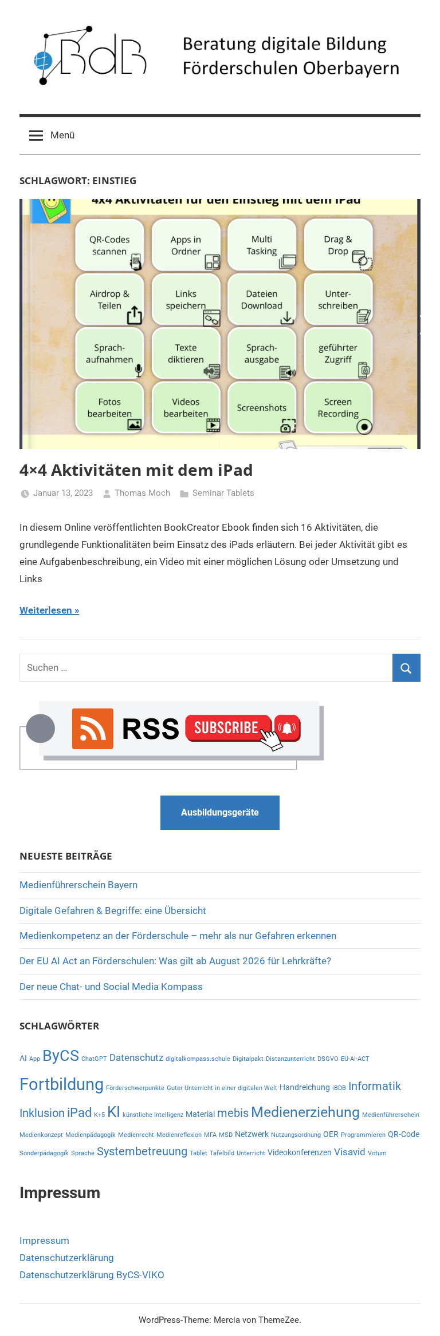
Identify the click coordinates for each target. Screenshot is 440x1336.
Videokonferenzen (300, 1152)
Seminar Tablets (223, 493)
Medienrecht (136, 1135)
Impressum (44, 1240)
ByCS (60, 1056)
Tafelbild (222, 1153)
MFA (210, 1135)
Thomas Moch (142, 493)
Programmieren (363, 1135)
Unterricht (251, 1153)
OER (331, 1134)
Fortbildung (61, 1084)
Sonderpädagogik (44, 1153)
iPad (79, 1113)
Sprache (83, 1153)
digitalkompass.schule (198, 1059)
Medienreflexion (179, 1135)
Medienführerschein (390, 1115)
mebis (233, 1113)
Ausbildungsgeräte (220, 812)
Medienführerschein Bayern (78, 884)
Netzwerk (252, 1134)
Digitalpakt (248, 1059)
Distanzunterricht (290, 1059)
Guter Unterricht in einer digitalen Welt (222, 1088)
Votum (377, 1153)
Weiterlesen (45, 610)
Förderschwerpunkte (135, 1088)
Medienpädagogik (90, 1135)
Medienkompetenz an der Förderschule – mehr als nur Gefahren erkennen (177, 935)
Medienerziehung (305, 1112)
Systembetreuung (142, 1151)
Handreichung (305, 1087)
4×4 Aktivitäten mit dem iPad (136, 469)
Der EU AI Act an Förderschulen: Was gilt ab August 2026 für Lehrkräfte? (175, 961)
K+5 (99, 1115)
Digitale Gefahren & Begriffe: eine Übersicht (112, 910)
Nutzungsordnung (296, 1135)
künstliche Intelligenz (153, 1115)
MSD (226, 1135)
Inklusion (42, 1113)
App (34, 1059)
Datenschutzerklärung (66, 1257)
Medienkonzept (41, 1135)
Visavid (350, 1152)
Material (200, 1114)
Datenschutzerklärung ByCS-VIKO (91, 1275)
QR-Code (403, 1134)
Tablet (198, 1153)
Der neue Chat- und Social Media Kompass (111, 986)
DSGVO (328, 1059)
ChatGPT (94, 1059)
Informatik (374, 1086)
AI (23, 1058)
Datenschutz (136, 1057)
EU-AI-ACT (355, 1059)
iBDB (339, 1088)
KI (113, 1111)
